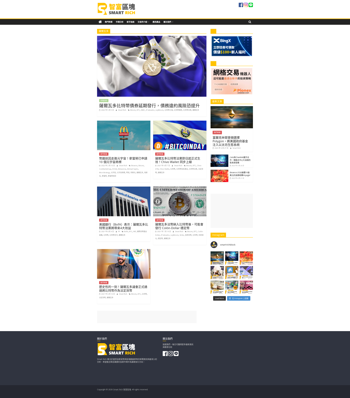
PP (119, 231)
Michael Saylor (132, 169)
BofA (126, 231)
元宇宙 (113, 172)
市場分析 (119, 22)
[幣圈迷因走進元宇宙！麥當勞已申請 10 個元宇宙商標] (123, 122)
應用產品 (156, 22)
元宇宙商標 (121, 172)
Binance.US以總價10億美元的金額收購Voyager (240, 173)
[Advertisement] (232, 211)
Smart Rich (122, 110)
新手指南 (130, 22)
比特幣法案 (187, 110)
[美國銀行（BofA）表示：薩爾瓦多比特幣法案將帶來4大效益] (123, 188)
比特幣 (172, 169)
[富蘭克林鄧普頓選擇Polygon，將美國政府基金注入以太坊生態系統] (232, 107)
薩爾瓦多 (195, 110)
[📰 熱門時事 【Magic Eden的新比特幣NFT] (231, 287)
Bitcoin (133, 110)
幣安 (127, 172)
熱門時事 (109, 22)
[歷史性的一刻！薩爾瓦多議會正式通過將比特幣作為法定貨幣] (123, 250)
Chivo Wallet (164, 169)
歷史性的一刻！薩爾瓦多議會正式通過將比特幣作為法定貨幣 (123, 288)
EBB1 (143, 110)
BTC (138, 110)
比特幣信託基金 (182, 169)
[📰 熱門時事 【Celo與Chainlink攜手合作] (231, 258)
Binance (134, 165)
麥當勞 (104, 176)
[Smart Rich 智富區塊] (100, 22)
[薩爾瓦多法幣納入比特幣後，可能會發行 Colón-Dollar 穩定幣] (179, 188)
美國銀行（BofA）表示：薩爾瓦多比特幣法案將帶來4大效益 (123, 226)
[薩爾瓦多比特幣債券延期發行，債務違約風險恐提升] (151, 37)
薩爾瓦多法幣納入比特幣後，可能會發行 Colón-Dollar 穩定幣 (179, 226)
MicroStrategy (104, 172)
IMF (134, 231)
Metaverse (122, 169)
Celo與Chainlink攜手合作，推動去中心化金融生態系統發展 (240, 160)
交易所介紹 (142, 22)
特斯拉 (133, 172)
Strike (182, 235)
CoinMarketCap (105, 169)
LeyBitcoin (160, 110)
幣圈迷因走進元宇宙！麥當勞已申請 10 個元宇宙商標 (123, 160)
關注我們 (167, 22)
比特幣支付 (114, 235)
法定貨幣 (102, 297)
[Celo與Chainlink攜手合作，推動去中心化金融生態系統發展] (219, 156)
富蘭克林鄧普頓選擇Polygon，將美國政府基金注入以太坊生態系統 (230, 141)
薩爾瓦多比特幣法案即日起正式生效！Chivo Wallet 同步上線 (177, 160)
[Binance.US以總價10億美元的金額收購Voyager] (219, 171)
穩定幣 (160, 238)
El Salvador (150, 110)
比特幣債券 (178, 110)
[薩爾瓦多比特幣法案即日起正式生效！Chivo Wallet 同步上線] (179, 122)
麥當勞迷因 (112, 176)
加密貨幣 (188, 235)
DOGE (114, 169)
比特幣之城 (169, 110)
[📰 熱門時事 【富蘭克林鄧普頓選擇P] (217, 258)
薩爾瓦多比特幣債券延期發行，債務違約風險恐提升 (149, 105)
